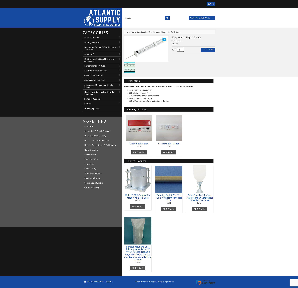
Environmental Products (94, 65)
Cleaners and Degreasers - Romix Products (98, 86)
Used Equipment (91, 108)
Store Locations (91, 159)
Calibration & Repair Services (97, 131)
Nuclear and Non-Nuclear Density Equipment (99, 93)
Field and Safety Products (95, 70)
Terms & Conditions (93, 173)
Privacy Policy (90, 168)
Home (128, 32)
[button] (164, 39)
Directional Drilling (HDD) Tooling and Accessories (101, 48)
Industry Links (90, 154)
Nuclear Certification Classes (96, 140)
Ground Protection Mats (94, 80)
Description (133, 81)
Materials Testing (91, 37)
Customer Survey (91, 187)
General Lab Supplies (93, 75)
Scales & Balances (92, 98)
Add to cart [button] (139, 152)
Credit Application (92, 178)
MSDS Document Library (95, 135)
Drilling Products (91, 42)
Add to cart (208, 50)
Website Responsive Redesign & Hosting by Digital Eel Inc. (154, 282)
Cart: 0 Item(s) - (200, 18)
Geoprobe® (89, 54)
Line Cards (88, 126)
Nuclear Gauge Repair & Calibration (100, 145)
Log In (211, 4)
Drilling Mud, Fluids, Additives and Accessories (99, 60)
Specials (87, 103)
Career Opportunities (93, 182)
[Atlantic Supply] (102, 18)
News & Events (91, 150)
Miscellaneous (154, 32)
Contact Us (89, 164)
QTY (174, 49)
